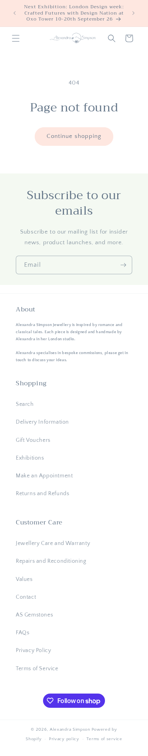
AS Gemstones (34, 615)
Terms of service (104, 739)
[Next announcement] (133, 13)
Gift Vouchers (33, 440)
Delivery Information (42, 422)
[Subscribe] (123, 265)
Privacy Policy (33, 650)
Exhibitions (30, 458)
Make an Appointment (44, 476)
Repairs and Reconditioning (51, 561)
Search (25, 404)
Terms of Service (37, 669)
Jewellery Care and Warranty (53, 543)
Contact (26, 597)
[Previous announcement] (14, 13)
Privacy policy (64, 739)
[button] (15, 38)
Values (24, 579)
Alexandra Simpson (70, 729)
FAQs (22, 633)
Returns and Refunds (42, 493)
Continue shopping (74, 136)
